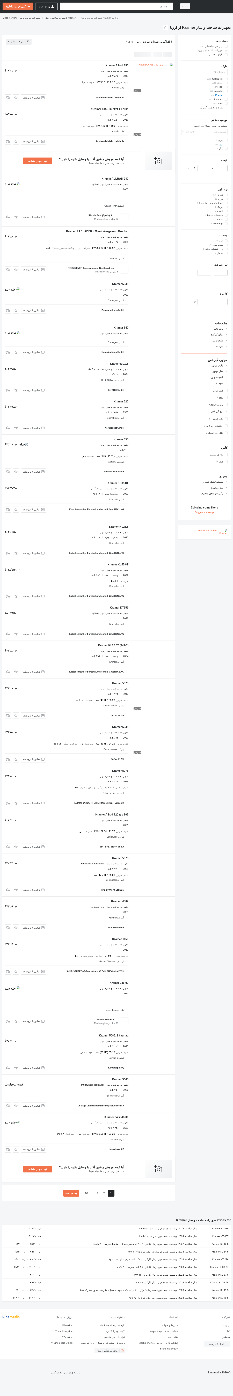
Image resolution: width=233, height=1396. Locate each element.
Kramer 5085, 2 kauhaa (113, 1035)
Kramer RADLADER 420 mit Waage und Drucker (97, 231)
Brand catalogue (169, 1348)
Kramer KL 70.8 (220, 1297)
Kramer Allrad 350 (116, 65)
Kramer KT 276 (220, 1259)
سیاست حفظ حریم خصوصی (163, 1331)
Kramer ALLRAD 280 (114, 178)
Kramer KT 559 (220, 1228)
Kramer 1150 (120, 939)
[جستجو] (170, 6)
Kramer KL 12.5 (220, 1244)
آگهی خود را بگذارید (38, 161)
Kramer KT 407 (220, 1236)
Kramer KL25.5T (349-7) (113, 645)
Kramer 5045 (120, 1079)
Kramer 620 (121, 401)
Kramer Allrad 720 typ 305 (111, 814)
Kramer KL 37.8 (220, 1274)
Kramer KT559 (119, 607)
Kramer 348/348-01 (116, 1117)
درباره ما (226, 1325)
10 (86, 1193)
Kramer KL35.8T (117, 483)
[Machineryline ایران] (212, 6)
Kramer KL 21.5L (219, 1282)
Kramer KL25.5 (118, 526)
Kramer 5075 (120, 683)
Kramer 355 (121, 439)
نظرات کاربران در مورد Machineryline (158, 1342)
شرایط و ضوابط (169, 1325)
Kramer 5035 (120, 284)
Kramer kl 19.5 (119, 363)
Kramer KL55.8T (117, 564)
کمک (228, 1331)
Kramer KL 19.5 (220, 1290)
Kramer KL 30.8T (219, 1267)
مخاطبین (226, 1337)
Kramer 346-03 (119, 982)
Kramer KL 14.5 (220, 1251)
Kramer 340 (121, 327)
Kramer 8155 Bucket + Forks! (109, 109)
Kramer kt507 (119, 901)
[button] (16, 97)
